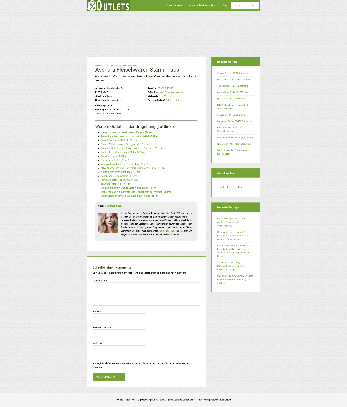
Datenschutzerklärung (220, 399)
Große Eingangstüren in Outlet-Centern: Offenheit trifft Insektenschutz (232, 222)
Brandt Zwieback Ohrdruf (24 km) (119, 140)
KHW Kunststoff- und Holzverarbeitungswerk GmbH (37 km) (133, 168)
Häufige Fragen (123, 399)
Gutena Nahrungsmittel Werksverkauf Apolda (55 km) (130, 195)
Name (97, 311)
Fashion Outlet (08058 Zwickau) (232, 73)
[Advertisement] (173, 31)
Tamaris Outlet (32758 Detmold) (232, 86)
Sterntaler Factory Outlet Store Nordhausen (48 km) (129, 187)
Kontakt (136, 399)
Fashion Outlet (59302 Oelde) (231, 115)
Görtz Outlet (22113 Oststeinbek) (233, 79)
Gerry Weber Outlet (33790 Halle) (233, 92)
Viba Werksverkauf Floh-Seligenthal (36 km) (124, 164)
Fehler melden (173, 100)
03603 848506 (165, 88)
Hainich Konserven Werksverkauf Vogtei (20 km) (127, 132)
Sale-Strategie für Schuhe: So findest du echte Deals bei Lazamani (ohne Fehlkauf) (235, 279)
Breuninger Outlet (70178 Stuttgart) (234, 121)
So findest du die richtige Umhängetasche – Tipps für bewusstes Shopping (230, 266)
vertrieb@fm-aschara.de (169, 92)
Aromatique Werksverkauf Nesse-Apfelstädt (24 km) (129, 136)
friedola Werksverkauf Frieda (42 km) (121, 171)
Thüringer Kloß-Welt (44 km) (116, 183)
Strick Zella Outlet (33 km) (115, 160)
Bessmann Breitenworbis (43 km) (119, 176)
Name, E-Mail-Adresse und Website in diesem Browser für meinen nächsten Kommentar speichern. (141, 365)
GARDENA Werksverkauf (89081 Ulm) (235, 137)
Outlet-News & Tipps (161, 399)
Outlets (108, 5)
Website (97, 343)
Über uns (145, 399)
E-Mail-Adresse (102, 327)
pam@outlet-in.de (167, 231)
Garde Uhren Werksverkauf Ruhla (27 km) (123, 152)
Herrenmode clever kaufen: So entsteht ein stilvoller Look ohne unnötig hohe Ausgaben (232, 235)
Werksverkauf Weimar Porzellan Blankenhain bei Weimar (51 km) (136, 191)
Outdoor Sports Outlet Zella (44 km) (120, 179)
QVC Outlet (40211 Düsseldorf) (232, 98)
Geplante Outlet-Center (185, 399)
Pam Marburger (113, 206)
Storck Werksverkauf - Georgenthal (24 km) (124, 144)
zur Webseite (167, 96)
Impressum (203, 399)
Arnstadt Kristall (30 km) (114, 156)
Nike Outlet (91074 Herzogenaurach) (234, 144)
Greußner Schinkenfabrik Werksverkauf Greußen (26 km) (131, 148)
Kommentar (100, 280)
